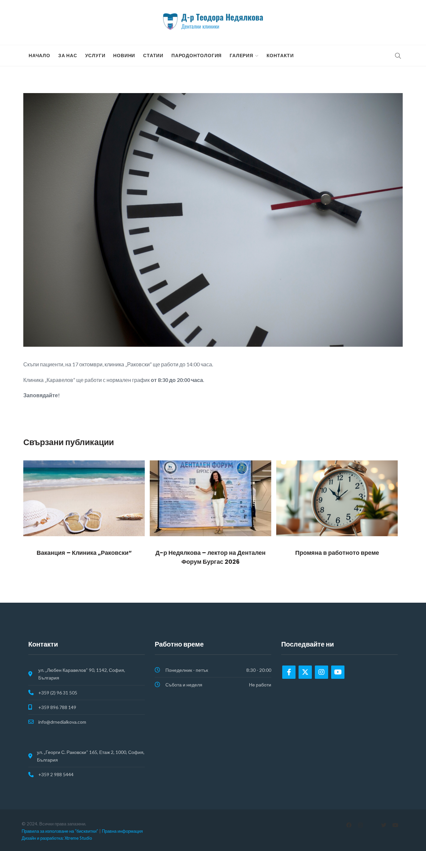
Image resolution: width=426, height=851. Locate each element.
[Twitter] (305, 672)
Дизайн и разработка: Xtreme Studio (57, 838)
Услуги (95, 55)
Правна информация (122, 831)
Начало (39, 55)
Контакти (280, 55)
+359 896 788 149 (57, 707)
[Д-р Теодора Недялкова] (213, 21)
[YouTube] (395, 825)
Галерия (241, 55)
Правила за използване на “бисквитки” (60, 831)
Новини (124, 55)
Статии (153, 55)
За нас (67, 55)
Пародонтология (196, 55)
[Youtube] (337, 672)
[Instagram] (321, 672)
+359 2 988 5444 (56, 774)
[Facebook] (289, 672)
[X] (383, 825)
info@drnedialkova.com (62, 722)
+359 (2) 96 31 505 (57, 692)
